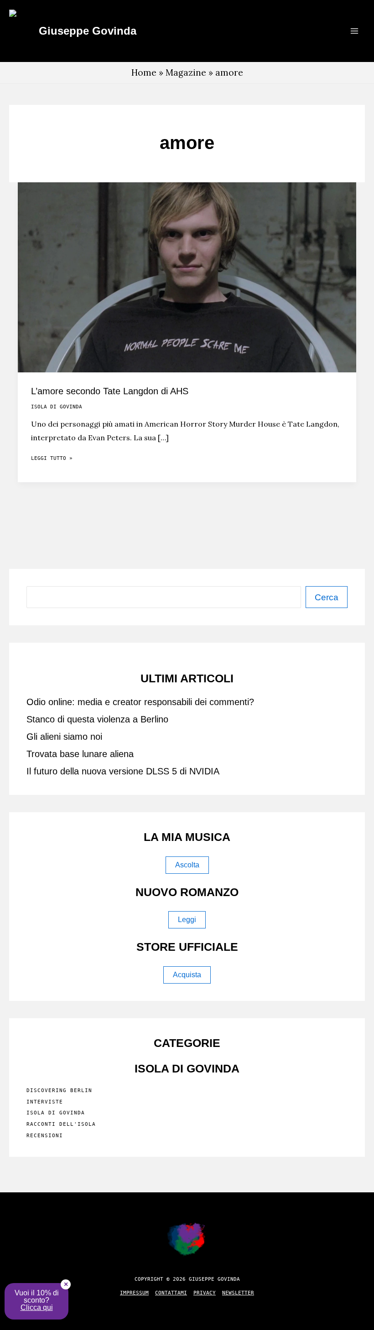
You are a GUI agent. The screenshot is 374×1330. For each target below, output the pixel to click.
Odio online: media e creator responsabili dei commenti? (140, 702)
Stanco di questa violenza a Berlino (97, 719)
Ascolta (187, 865)
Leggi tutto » (52, 460)
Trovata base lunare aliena (80, 754)
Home (143, 72)
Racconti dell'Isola (61, 1124)
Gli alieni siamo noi (64, 737)
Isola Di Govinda (56, 407)
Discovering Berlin (59, 1090)
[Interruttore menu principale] (354, 31)
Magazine (186, 72)
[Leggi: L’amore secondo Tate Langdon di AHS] (187, 276)
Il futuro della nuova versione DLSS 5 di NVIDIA (122, 771)
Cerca (326, 597)
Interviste (44, 1102)
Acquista (187, 975)
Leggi (187, 919)
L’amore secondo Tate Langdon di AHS (109, 391)
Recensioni (44, 1136)
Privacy (204, 1293)
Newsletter (238, 1293)
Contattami (171, 1293)
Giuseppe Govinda (87, 31)
